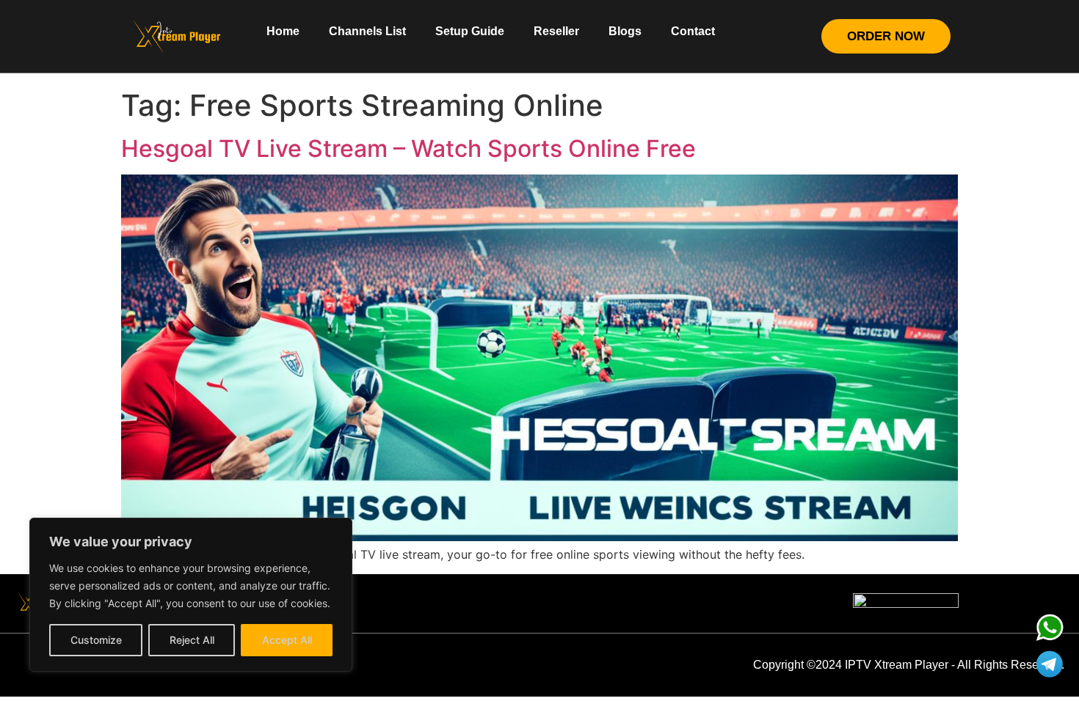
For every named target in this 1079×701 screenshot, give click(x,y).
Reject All (192, 640)
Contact (693, 31)
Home (282, 31)
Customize (96, 640)
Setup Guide (469, 31)
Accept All (287, 640)
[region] (190, 595)
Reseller (556, 31)
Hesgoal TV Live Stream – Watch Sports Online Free (408, 148)
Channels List (367, 31)
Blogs (625, 31)
